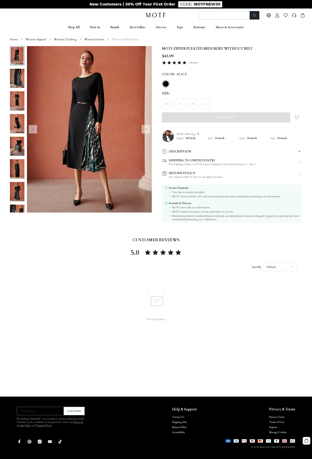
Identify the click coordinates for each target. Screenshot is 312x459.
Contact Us (178, 416)
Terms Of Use (43, 425)
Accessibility (178, 432)
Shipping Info (179, 422)
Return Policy (179, 427)
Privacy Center (277, 416)
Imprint (273, 427)
